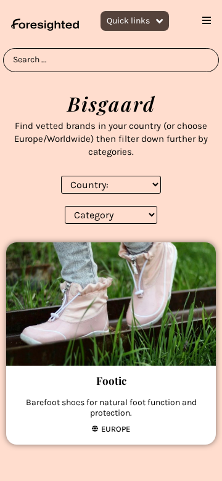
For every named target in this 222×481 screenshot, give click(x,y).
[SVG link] (45, 24)
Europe (115, 429)
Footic (111, 380)
